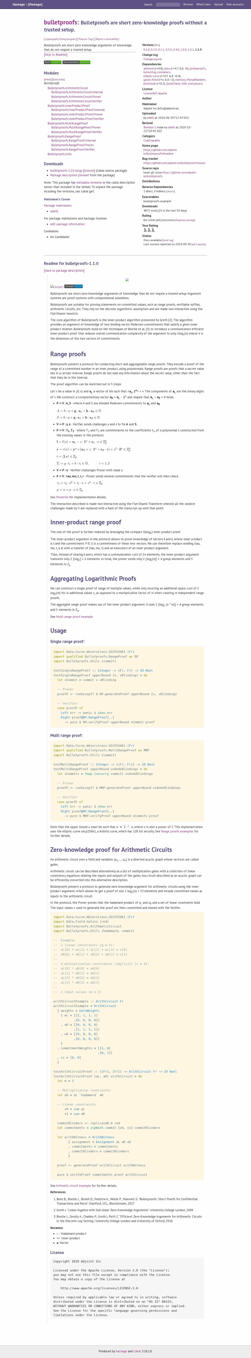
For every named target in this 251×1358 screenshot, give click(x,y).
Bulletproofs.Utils (59, 154)
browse (89, 171)
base (167, 68)
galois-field (151, 79)
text (190, 83)
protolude (150, 83)
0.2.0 (154, 49)
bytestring (150, 72)
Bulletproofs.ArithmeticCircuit (68, 88)
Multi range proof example (74, 617)
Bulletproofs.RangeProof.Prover (72, 145)
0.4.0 (176, 49)
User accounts (235, 4)
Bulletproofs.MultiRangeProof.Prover (76, 127)
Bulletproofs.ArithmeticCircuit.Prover (76, 97)
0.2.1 (161, 49)
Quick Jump (58, 79)
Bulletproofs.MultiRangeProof (68, 123)
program (71, 39)
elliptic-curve (151, 76)
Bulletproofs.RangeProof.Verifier (73, 149)
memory (180, 79)
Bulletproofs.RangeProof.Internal (73, 140)
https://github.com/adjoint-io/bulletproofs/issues (174, 163)
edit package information (67, 224)
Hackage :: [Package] (27, 4)
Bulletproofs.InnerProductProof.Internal (78, 110)
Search (148, 4)
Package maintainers (57, 205)
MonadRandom (196, 79)
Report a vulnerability (107, 39)
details (198, 83)
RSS (157, 45)
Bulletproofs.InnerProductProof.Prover (77, 114)
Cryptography (152, 140)
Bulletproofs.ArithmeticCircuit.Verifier (76, 101)
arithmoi (149, 68)
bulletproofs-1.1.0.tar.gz (66, 171)
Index (47, 79)
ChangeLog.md (153, 59)
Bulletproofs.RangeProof (64, 136)
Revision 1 (150, 127)
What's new (203, 4)
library (62, 39)
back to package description (64, 271)
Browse (188, 4)
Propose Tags (86, 39)
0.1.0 (147, 49)
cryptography (51, 39)
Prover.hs (62, 497)
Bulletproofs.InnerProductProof (69, 106)
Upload (218, 4)
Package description (63, 175)
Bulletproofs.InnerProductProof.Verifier (77, 119)
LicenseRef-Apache (155, 93)
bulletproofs (60, 22)
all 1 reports (198, 244)
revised (84, 175)
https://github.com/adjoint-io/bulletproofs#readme (161, 151)
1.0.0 (183, 49)
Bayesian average (185, 220)
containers (163, 72)
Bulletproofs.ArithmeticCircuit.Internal (77, 92)
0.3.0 (169, 49)
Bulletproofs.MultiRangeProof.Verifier (76, 132)
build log (167, 240)
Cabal (137, 1351)
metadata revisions (89, 182)
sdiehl (54, 211)
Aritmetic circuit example (73, 1186)
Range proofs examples (177, 831)
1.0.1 (191, 49)
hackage (121, 1351)
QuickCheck (173, 83)
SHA (184, 83)
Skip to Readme (55, 55)
